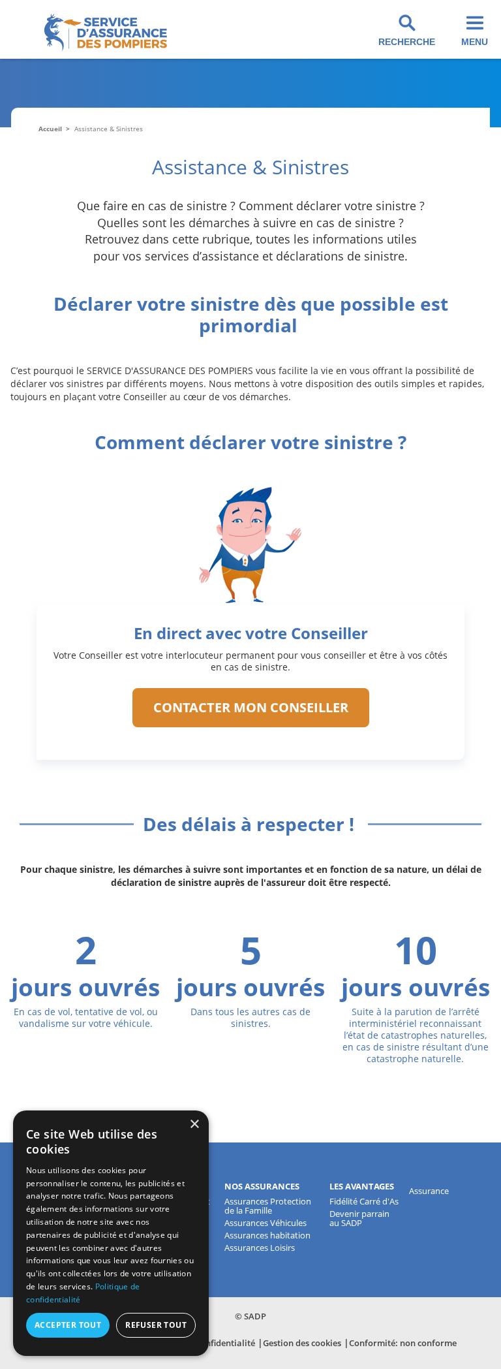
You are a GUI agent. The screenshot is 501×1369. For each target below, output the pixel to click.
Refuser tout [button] (156, 1324)
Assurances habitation (267, 1235)
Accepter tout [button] (68, 1324)
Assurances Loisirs (259, 1247)
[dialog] (111, 1233)
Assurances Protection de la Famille (267, 1205)
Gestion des (302, 1343)
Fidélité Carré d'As (364, 1201)
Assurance (429, 1191)
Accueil (50, 128)
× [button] (194, 1124)
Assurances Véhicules (265, 1223)
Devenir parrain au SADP (359, 1218)
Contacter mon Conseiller (250, 707)
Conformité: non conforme (403, 1343)
